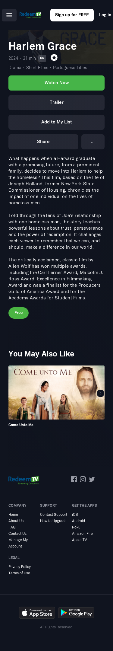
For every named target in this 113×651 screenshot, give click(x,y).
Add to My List (56, 122)
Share (43, 142)
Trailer (57, 102)
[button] (100, 393)
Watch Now (57, 83)
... (93, 142)
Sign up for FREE (72, 15)
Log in (105, 15)
